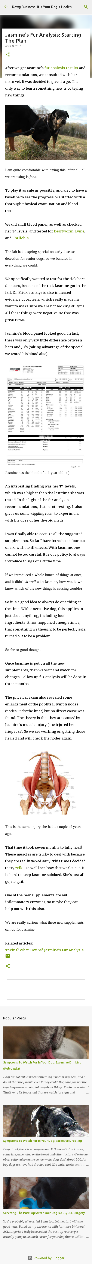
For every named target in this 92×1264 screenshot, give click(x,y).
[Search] (86, 7)
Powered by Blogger (48, 1258)
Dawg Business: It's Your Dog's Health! (42, 7)
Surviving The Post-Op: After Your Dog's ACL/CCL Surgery (44, 1213)
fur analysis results (61, 68)
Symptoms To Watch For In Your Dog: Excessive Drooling (42, 1140)
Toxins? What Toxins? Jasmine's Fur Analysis (44, 950)
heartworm (63, 231)
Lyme (79, 231)
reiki (19, 868)
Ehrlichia (20, 238)
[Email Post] (7, 957)
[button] (7, 55)
